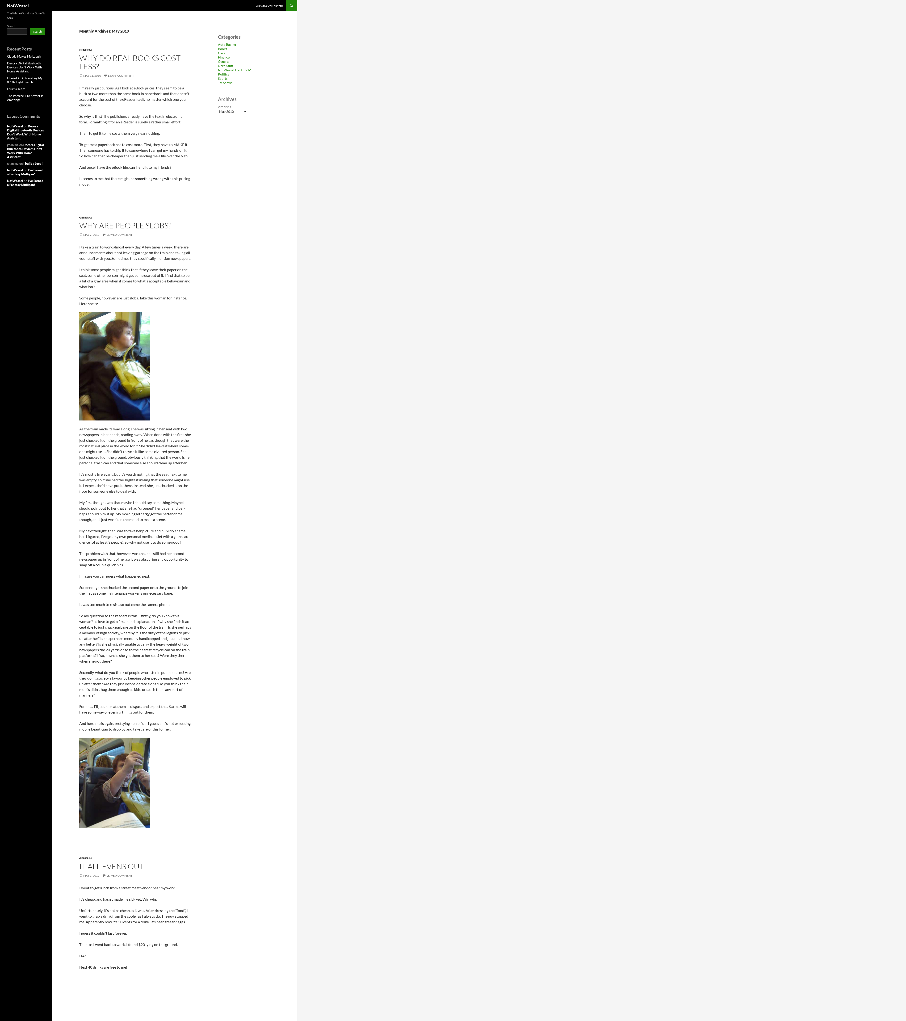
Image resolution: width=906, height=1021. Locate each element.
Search (11, 26)
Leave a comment (121, 75)
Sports (222, 78)
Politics (223, 74)
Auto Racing (227, 44)
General (85, 50)
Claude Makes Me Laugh (24, 56)
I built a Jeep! (16, 89)
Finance (224, 57)
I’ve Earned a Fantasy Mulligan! (25, 172)
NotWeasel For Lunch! (234, 70)
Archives (224, 107)
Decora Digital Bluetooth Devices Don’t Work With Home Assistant (24, 67)
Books (222, 49)
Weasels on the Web (269, 5)
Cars (221, 53)
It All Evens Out (111, 866)
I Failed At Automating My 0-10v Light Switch (25, 80)
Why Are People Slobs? (125, 225)
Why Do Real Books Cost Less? (129, 62)
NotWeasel (18, 5)
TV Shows (225, 83)
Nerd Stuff (225, 66)
